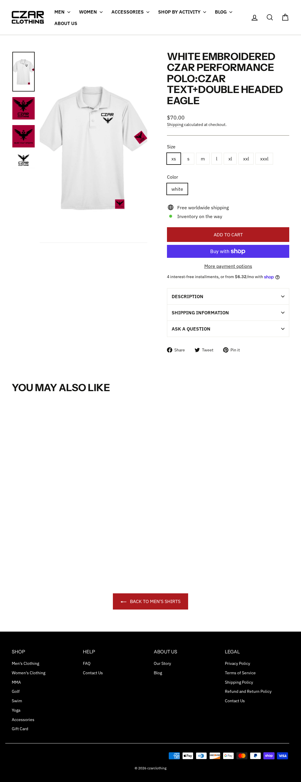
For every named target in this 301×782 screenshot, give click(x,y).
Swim (17, 700)
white (177, 189)
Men (60, 12)
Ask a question (191, 329)
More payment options (228, 266)
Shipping (175, 124)
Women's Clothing (28, 672)
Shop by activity (180, 12)
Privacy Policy (237, 663)
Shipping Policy (239, 682)
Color (172, 177)
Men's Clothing (25, 663)
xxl (246, 159)
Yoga (16, 710)
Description (187, 296)
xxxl (264, 159)
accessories (128, 12)
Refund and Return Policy (248, 691)
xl (230, 159)
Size (171, 147)
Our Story (162, 663)
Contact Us (93, 672)
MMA (16, 682)
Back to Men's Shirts (154, 601)
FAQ (87, 663)
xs (173, 159)
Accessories (23, 719)
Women (88, 12)
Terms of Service (240, 672)
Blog (221, 12)
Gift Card (20, 728)
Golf (16, 691)
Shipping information (200, 313)
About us (65, 23)
